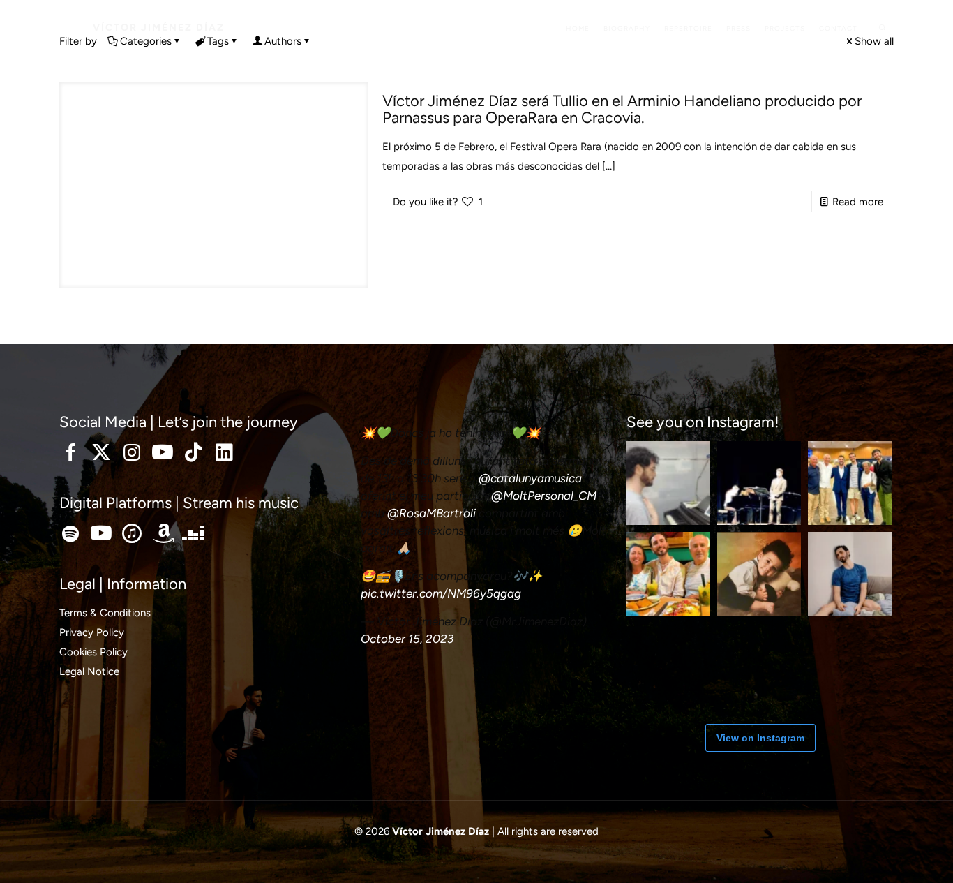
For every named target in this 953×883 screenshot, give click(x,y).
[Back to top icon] (886, 854)
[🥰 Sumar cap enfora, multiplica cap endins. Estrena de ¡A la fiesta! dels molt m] (850, 483)
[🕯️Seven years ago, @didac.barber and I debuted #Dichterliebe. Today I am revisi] (759, 483)
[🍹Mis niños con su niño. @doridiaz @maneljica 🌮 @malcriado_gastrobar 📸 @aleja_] (668, 574)
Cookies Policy (93, 652)
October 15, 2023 (407, 639)
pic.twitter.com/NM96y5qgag (441, 593)
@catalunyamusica (530, 478)
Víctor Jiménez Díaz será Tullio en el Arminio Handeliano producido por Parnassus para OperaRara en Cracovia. (622, 109)
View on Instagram (760, 737)
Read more (857, 201)
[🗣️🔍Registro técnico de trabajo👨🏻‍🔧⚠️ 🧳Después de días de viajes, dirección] (668, 664)
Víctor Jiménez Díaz (159, 28)
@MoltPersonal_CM (543, 496)
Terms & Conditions (105, 613)
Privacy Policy (91, 632)
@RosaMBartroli (431, 513)
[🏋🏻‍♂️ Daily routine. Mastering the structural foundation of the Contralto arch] (759, 664)
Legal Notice (89, 671)
